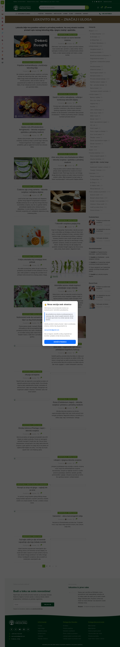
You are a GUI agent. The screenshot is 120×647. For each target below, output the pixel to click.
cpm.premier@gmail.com (51, 330)
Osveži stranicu (60, 342)
